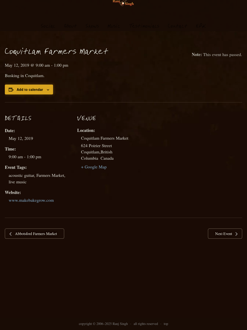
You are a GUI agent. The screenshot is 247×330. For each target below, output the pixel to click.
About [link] (70, 26)
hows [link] (92, 26)
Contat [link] (177, 26)
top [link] (166, 323)
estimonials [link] (144, 26)
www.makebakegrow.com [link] (31, 200)
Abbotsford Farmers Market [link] (35, 233)
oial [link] (48, 26)
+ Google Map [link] (94, 167)
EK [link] (201, 26)
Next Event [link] (224, 233)
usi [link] (114, 26)
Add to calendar (30, 89)
